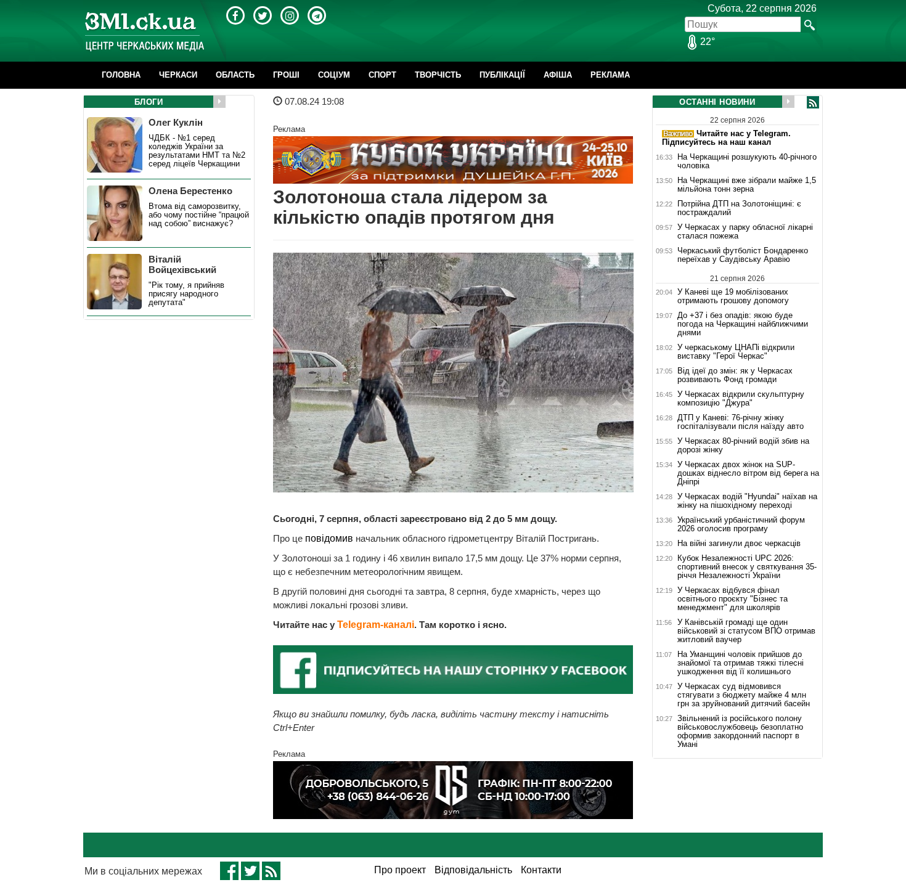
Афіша (558, 75)
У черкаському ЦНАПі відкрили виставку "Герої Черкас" (735, 352)
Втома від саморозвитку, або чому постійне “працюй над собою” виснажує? (199, 215)
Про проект (400, 870)
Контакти (541, 870)
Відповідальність (473, 870)
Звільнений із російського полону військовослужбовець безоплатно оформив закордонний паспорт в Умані (740, 731)
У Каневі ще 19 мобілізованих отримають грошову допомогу (733, 296)
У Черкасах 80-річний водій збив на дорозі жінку (743, 445)
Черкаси (178, 75)
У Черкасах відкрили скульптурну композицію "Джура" (740, 398)
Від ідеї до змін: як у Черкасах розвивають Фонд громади (735, 375)
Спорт (382, 75)
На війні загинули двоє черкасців (739, 543)
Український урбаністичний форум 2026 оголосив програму (741, 524)
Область (235, 75)
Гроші (286, 75)
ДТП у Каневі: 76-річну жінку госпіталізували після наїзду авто (740, 422)
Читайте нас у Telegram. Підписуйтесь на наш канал (726, 138)
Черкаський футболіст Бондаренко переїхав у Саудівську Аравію (742, 255)
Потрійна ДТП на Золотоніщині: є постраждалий (739, 208)
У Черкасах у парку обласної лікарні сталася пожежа (745, 231)
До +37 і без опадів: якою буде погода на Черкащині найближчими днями (742, 324)
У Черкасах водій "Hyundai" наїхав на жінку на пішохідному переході (747, 501)
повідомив (330, 538)
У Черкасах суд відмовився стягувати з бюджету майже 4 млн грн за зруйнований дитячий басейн (743, 695)
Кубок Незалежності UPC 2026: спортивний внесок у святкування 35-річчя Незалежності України (747, 567)
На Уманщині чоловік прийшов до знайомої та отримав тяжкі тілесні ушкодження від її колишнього (740, 663)
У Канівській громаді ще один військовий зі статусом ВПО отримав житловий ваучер (746, 631)
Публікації (502, 75)
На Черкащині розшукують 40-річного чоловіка (747, 161)
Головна (121, 75)
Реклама (610, 75)
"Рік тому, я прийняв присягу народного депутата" (186, 294)
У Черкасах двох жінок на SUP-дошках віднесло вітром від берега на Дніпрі (748, 473)
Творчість (438, 75)
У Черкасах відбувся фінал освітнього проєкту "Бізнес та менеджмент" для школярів (732, 599)
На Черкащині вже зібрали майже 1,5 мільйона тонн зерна (746, 185)
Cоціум (334, 75)
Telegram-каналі (375, 624)
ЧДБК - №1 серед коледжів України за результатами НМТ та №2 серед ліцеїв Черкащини (197, 151)
